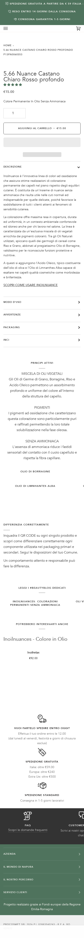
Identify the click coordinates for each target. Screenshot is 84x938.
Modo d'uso (12, 302)
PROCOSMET (12, 924)
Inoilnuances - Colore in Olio (35, 639)
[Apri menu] (9, 28)
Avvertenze (12, 314)
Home (7, 45)
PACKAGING (11, 327)
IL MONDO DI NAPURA (18, 866)
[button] (13, 85)
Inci (6, 340)
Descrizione (12, 166)
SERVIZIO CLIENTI (15, 892)
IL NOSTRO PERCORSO (18, 879)
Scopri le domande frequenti (27, 830)
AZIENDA (9, 854)
